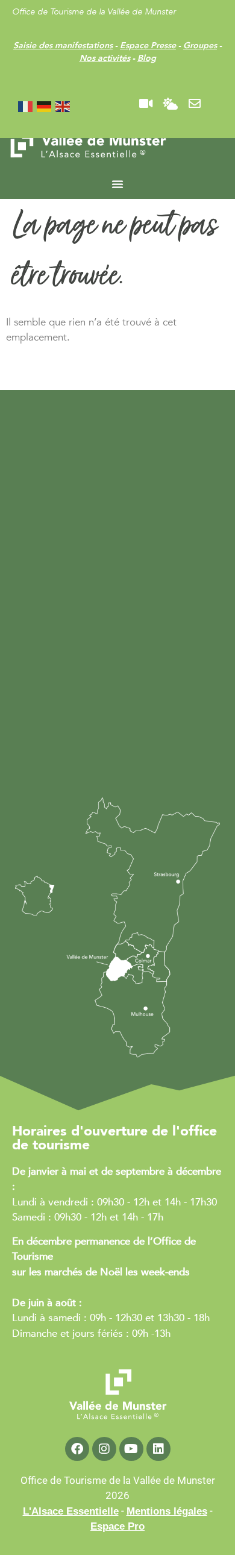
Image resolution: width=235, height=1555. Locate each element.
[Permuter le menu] (117, 184)
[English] (63, 106)
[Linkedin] (158, 1449)
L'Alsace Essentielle (71, 1511)
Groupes (200, 45)
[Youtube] (131, 1449)
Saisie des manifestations (63, 45)
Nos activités (105, 58)
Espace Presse (148, 45)
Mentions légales (167, 1511)
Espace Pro (117, 1526)
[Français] (26, 106)
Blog (146, 58)
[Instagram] (104, 1449)
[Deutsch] (44, 106)
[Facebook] (77, 1449)
